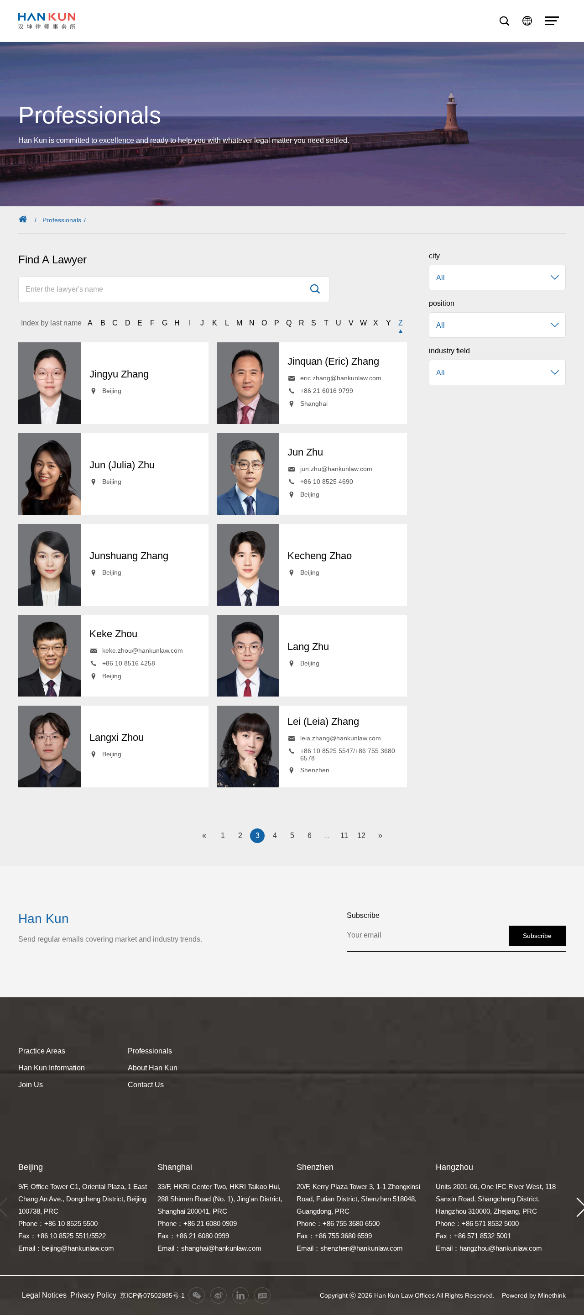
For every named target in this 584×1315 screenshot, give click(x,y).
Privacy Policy (93, 1295)
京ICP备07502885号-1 (152, 1295)
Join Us (30, 1085)
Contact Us (146, 1085)
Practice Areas (41, 1051)
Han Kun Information (51, 1068)
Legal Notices (44, 1295)
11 (344, 835)
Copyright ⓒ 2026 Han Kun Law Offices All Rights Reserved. (407, 1295)
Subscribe (537, 935)
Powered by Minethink (534, 1295)
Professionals (61, 220)
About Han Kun (152, 1068)
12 (361, 835)
